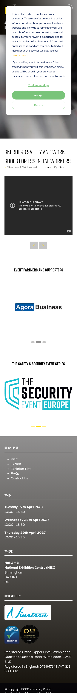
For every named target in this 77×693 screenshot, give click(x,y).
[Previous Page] (34, 245)
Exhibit (16, 464)
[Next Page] (43, 245)
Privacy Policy (42, 689)
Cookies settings (38, 85)
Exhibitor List (21, 469)
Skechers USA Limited (22, 167)
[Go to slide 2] (33, 426)
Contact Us (19, 478)
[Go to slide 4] (33, 342)
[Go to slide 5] (38, 342)
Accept (38, 95)
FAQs (15, 473)
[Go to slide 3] (38, 426)
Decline (38, 105)
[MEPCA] (38, 307)
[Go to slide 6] (44, 342)
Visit (14, 459)
